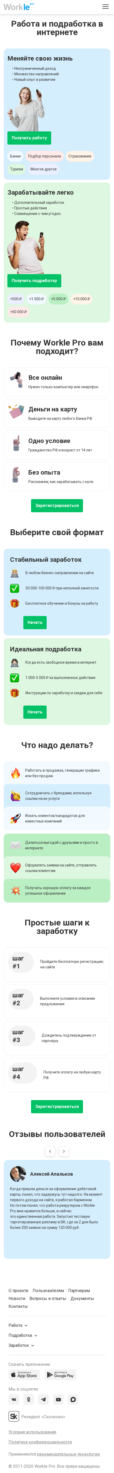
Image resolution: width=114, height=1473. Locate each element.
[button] (50, 1152)
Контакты (18, 1306)
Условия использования (32, 1432)
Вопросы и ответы (47, 1298)
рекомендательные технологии (68, 1454)
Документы (82, 1298)
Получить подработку (34, 280)
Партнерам (79, 1290)
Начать (35, 622)
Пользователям (48, 1290)
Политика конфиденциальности (40, 1442)
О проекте (18, 1290)
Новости (16, 1298)
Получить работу (29, 137)
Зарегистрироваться (57, 505)
